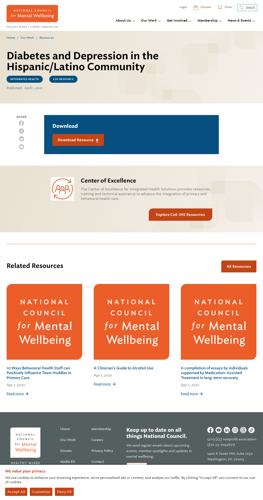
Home (11, 38)
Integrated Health (24, 79)
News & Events (239, 21)
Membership (207, 21)
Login (183, 7)
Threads (243, 430)
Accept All (16, 492)
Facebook (210, 430)
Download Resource (76, 140)
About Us (123, 21)
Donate (205, 7)
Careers (97, 440)
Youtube (219, 430)
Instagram (235, 430)
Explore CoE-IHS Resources (180, 214)
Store (228, 7)
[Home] (32, 16)
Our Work (149, 21)
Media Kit (67, 462)
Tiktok (251, 430)
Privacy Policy (102, 451)
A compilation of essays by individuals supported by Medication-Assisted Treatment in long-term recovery (214, 376)
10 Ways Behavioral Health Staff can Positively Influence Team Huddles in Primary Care (39, 376)
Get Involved (177, 21)
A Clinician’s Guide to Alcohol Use (123, 372)
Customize (41, 492)
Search (250, 7)
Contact (97, 462)
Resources (46, 38)
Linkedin (227, 430)
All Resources (239, 266)
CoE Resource (63, 79)
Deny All (64, 492)
